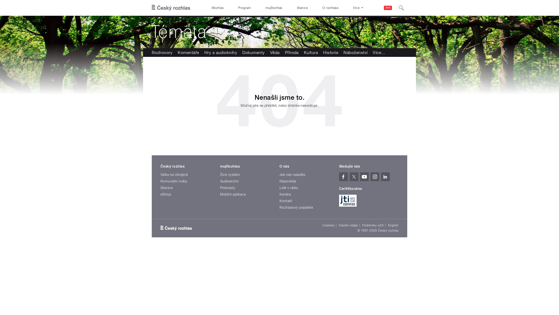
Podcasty (227, 188)
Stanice (302, 8)
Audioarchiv (229, 181)
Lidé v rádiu (289, 188)
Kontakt (286, 201)
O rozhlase (330, 8)
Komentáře (188, 52)
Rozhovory (162, 52)
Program (244, 8)
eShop (165, 194)
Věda (275, 52)
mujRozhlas (274, 8)
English (393, 225)
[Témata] (279, 32)
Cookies (328, 225)
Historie (330, 52)
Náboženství (355, 52)
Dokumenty (253, 52)
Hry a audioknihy (220, 52)
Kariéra (285, 194)
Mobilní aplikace (233, 194)
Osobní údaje (348, 225)
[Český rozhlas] (171, 8)
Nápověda (288, 181)
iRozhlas (218, 8)
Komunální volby (173, 181)
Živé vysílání (230, 175)
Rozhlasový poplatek (296, 207)
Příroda (292, 52)
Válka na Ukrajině (174, 175)
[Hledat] (401, 8)
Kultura (311, 52)
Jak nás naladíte (292, 175)
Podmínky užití (373, 225)
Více (379, 52)
